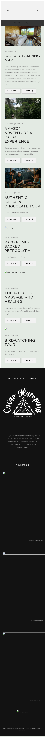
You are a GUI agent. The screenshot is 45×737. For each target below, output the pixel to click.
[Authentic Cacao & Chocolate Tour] (23, 178)
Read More (12, 91)
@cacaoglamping (36, 540)
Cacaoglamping (36, 701)
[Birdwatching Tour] (6, 329)
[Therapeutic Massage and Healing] (15, 277)
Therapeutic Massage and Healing (19, 297)
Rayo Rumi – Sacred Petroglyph (18, 246)
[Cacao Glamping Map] (23, 36)
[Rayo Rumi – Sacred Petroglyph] (10, 229)
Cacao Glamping (36, 620)
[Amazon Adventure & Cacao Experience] (23, 108)
